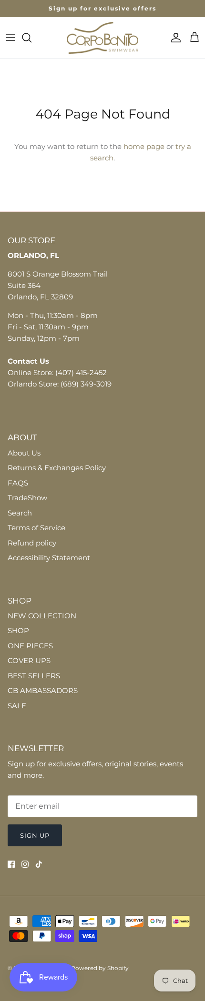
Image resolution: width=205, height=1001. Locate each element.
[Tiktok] (38, 864)
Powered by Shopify (100, 967)
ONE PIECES (30, 645)
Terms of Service (36, 527)
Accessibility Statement (49, 557)
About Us (24, 452)
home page (143, 146)
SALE (17, 705)
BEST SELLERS (34, 675)
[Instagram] (25, 864)
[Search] (31, 37)
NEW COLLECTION (42, 615)
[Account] (173, 37)
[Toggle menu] (10, 37)
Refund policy (32, 542)
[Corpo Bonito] (102, 38)
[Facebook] (11, 864)
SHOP (18, 630)
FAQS (18, 482)
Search (20, 512)
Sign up (35, 835)
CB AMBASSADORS (43, 690)
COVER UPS (29, 660)
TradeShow (27, 497)
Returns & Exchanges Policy (57, 467)
